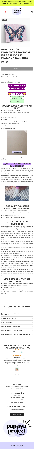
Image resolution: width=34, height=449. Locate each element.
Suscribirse (17, 414)
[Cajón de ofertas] (5, 12)
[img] (17, 350)
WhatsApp (26, 283)
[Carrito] (32, 12)
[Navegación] (2, 12)
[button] (16, 373)
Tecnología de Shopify (17, 447)
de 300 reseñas (15, 352)
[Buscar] (28, 12)
